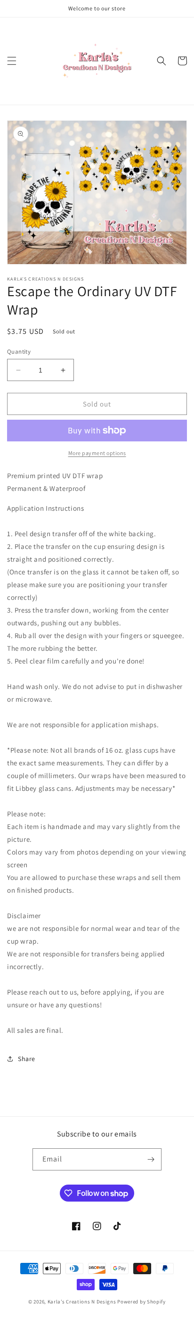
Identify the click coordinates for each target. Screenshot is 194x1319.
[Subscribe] (150, 1159)
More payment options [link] (97, 452)
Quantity (19, 352)
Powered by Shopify (141, 1301)
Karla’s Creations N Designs (83, 1301)
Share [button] (26, 1058)
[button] (11, 60)
